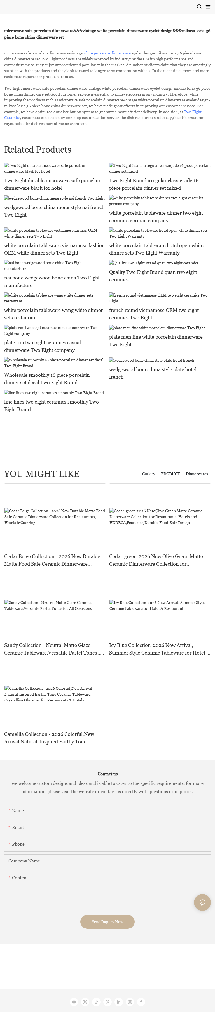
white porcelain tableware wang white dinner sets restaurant (53, 314)
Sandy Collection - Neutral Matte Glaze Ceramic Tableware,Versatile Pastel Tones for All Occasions (54, 649)
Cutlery (148, 473)
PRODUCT (170, 473)
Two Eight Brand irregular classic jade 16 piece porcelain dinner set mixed (153, 184)
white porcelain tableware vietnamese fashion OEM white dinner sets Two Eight (54, 249)
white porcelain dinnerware (107, 53)
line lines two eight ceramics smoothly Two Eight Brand (51, 405)
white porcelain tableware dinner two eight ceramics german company (156, 216)
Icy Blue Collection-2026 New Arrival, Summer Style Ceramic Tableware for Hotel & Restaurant (159, 649)
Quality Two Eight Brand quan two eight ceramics (153, 276)
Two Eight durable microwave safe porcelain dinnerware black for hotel (53, 184)
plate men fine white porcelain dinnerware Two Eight (156, 340)
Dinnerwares (197, 473)
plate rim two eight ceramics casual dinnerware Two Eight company (42, 346)
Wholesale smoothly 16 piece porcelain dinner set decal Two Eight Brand (47, 378)
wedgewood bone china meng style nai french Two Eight (54, 211)
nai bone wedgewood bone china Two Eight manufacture (52, 281)
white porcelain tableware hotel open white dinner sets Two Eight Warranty (156, 249)
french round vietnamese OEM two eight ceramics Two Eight (154, 314)
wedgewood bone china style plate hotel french (153, 373)
